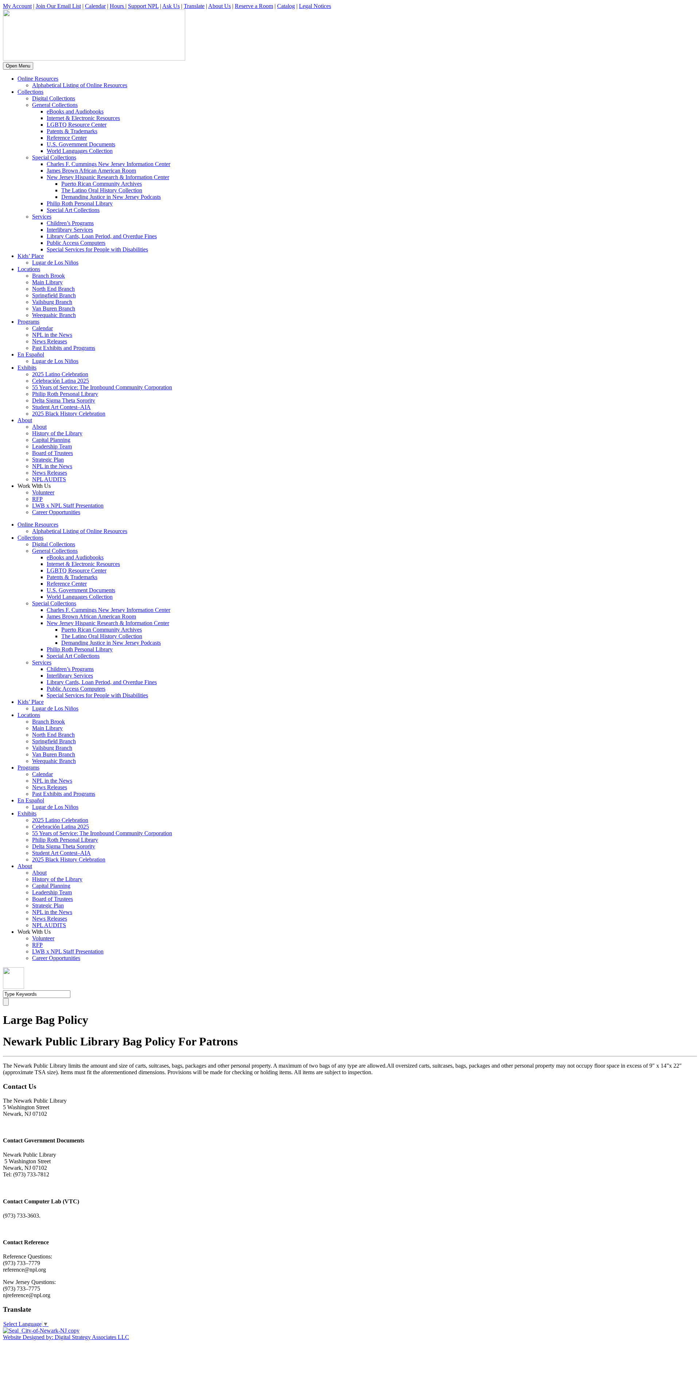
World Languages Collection (80, 151)
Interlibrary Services (70, 230)
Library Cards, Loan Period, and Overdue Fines (102, 236)
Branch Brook (48, 276)
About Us (219, 6)
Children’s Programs (70, 223)
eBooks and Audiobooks (75, 111)
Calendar (95, 6)
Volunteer (43, 492)
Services (41, 216)
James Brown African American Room (91, 170)
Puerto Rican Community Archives (101, 184)
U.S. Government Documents (81, 144)
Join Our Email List (58, 6)
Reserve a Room (254, 6)
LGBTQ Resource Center (76, 125)
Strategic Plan (48, 459)
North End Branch (53, 289)
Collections (30, 92)
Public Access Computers (76, 243)
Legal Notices (315, 6)
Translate (194, 6)
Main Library (47, 282)
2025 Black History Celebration (68, 413)
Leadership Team (52, 446)
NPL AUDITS (49, 479)
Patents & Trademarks (72, 131)
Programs (28, 322)
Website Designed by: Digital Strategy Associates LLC (66, 1337)
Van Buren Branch (53, 308)
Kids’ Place (31, 256)
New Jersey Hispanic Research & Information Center (108, 177)
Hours (117, 6)
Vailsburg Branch (52, 302)
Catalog (286, 6)
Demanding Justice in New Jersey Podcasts (111, 197)
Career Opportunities (56, 512)
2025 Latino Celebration (60, 374)
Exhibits (27, 368)
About (25, 420)
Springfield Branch (54, 295)
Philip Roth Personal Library (80, 203)
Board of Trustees (52, 453)
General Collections (55, 105)
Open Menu (18, 66)
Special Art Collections (73, 210)
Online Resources (38, 79)
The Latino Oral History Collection (101, 190)
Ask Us (171, 6)
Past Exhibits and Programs (63, 348)
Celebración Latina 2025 (60, 381)
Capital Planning (51, 440)
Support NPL (143, 6)
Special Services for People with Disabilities (97, 249)
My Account (17, 6)
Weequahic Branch (54, 315)
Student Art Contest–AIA (61, 407)
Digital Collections (53, 98)
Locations (29, 269)
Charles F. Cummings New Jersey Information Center (108, 164)
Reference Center (67, 138)
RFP (37, 499)
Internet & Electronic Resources (83, 118)
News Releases (49, 341)
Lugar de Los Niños (55, 262)
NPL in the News (52, 335)
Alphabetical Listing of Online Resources (79, 85)
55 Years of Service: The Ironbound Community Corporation (102, 387)
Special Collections (54, 157)
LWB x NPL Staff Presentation (68, 505)
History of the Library (57, 433)
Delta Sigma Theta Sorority (63, 400)
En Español (31, 354)
